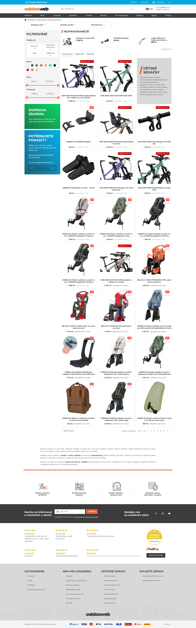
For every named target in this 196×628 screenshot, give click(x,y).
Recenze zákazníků (112, 585)
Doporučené (67, 54)
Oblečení (28, 15)
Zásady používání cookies (152, 576)
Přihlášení (161, 2)
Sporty (154, 15)
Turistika (88, 15)
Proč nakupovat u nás (75, 594)
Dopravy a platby (73, 585)
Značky (168, 15)
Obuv (42, 15)
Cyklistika (73, 15)
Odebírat (92, 511)
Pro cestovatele (121, 15)
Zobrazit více (166, 49)
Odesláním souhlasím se (76, 517)
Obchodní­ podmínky (150, 581)
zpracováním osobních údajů (86, 517)
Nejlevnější (79, 54)
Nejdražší (90, 54)
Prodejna (31, 585)
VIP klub (133, 2)
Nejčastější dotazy (73, 590)
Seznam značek (110, 581)
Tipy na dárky (109, 590)
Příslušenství (42, 20)
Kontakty (144, 2)
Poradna (69, 576)
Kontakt (31, 576)
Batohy (104, 15)
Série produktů (110, 598)
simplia (166, 624)
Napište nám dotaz (42, 168)
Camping (57, 15)
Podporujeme (109, 603)
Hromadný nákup (73, 598)
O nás (30, 581)
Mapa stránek (109, 576)
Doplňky (139, 15)
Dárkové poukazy (111, 594)
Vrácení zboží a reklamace (76, 581)
